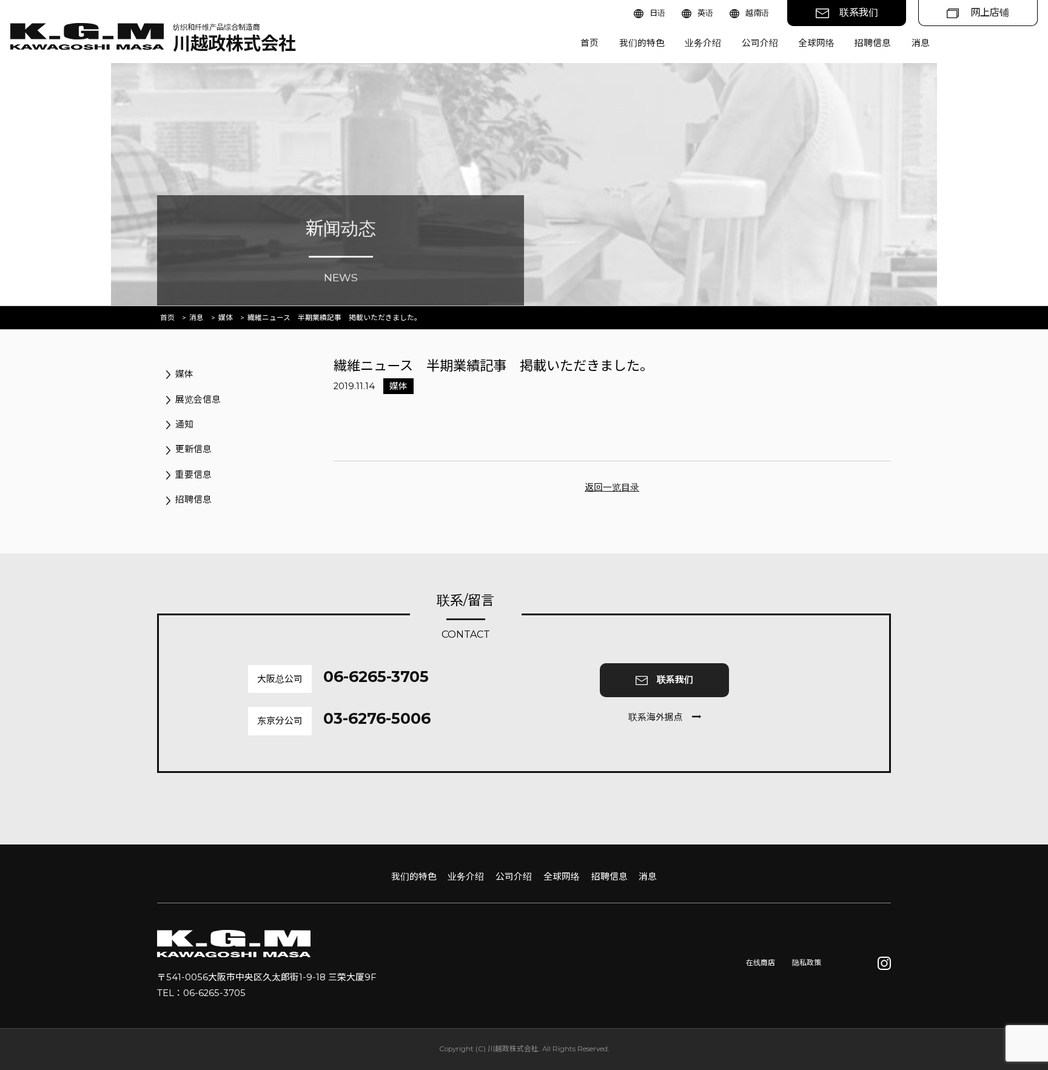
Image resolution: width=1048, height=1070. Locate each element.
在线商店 (760, 962)
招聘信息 (873, 43)
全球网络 (816, 43)
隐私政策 (806, 962)
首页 (589, 43)
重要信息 (193, 474)
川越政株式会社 (234, 38)
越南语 (757, 13)
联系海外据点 (655, 717)
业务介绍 (703, 43)
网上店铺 (989, 12)
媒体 (225, 317)
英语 (705, 13)
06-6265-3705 (376, 676)
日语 (657, 13)
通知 (184, 424)
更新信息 (193, 449)
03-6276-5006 (377, 718)
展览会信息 (198, 399)
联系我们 (858, 12)
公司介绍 (760, 43)
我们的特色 (642, 43)
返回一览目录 (612, 487)
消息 (921, 43)
